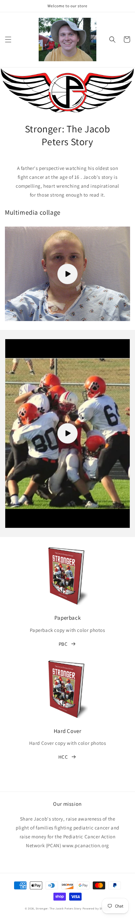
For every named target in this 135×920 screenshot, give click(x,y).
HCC (63, 757)
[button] (8, 39)
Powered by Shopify (96, 908)
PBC (63, 644)
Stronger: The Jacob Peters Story (58, 908)
